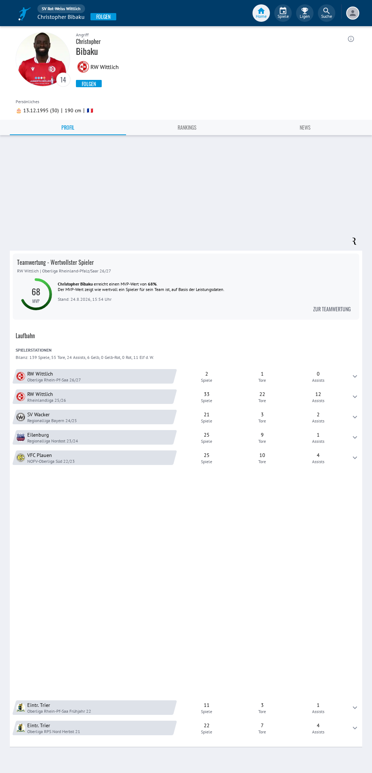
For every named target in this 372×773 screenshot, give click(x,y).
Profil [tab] (67, 127)
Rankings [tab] (187, 127)
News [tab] (305, 127)
